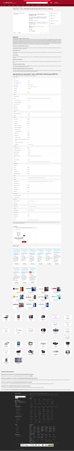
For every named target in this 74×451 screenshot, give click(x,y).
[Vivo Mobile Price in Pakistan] (43, 305)
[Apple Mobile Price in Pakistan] (18, 289)
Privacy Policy (18, 412)
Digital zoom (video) (18, 137)
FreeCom (48, 411)
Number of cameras (17, 129)
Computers (18, 5)
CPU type (15, 161)
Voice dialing (16, 187)
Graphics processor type (18, 150)
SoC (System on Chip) (17, 155)
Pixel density (16, 107)
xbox (43, 422)
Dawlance (31, 411)
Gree (43, 413)
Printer (23, 5)
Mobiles (13, 5)
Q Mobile (40, 403)
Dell (51, 399)
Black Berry (44, 399)
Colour (15, 177)
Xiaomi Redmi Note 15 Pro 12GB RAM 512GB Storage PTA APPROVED (16, 254)
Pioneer (35, 403)
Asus (39, 399)
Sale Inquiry (17, 417)
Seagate (44, 418)
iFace (52, 413)
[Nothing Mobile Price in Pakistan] (43, 297)
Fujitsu (31, 413)
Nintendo (44, 416)
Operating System (16, 210)
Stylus (52, 418)
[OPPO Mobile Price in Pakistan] (55, 297)
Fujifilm (52, 411)
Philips (31, 403)
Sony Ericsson (52, 403)
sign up (17, 398)
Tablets (9, 5)
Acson (35, 407)
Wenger (35, 422)
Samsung (44, 403)
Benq (47, 407)
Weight (15, 202)
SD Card (15, 115)
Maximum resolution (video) (19, 142)
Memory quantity (16, 80)
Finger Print (15, 92)
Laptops (4, 5)
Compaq (48, 399)
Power (48, 5)
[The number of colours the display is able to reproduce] (20, 100)
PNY (35, 418)
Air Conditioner (38, 5)
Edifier (43, 411)
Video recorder (16, 135)
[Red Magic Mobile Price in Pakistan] (30, 297)
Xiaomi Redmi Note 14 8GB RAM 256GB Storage (57, 252)
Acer (31, 399)
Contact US (17, 449)
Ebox (35, 411)
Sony (47, 403)
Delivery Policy (18, 407)
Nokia (47, 401)
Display (15, 98)
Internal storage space (17, 82)
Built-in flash (16, 123)
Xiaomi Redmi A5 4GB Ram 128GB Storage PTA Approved (24, 254)
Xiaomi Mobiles (20, 7)
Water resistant (16, 189)
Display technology (16, 96)
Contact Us (17, 420)
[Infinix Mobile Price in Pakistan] (18, 305)
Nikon (39, 416)
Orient (52, 416)
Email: (16, 396)
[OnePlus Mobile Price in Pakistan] (55, 289)
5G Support (15, 90)
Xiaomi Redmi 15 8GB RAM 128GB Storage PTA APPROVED (41, 254)
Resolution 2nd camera (18, 131)
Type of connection (17, 197)
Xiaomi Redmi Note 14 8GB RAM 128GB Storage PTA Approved (16, 272)
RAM (14, 157)
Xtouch (48, 422)
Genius (35, 413)
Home (13, 7)
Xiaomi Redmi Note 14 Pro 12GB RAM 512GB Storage (32, 272)
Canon (52, 407)
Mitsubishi (31, 416)
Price (14, 219)
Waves (31, 422)
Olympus (48, 416)
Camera (33, 5)
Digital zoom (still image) (18, 125)
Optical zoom (16, 133)
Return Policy (18, 410)
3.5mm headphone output (17, 195)
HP (30, 401)
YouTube (17, 427)
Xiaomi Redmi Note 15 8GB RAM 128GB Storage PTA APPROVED (32, 254)
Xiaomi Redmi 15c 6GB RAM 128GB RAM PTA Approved (49, 254)
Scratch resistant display (17, 102)
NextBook (36, 416)
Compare (24, 241)
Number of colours (17, 100)
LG (43, 401)
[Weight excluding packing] (16, 202)
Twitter (17, 430)
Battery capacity (16, 86)
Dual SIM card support (17, 185)
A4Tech (31, 407)
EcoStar (40, 411)
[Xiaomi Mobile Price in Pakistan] (18, 297)
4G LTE (15, 167)
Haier (47, 413)
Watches (44, 5)
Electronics (28, 5)
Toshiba (31, 405)
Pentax (31, 418)
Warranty (14, 217)
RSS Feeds (17, 432)
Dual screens (16, 109)
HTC (35, 401)
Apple (35, 399)
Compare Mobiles (18, 419)
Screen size (15, 88)
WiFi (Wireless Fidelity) (17, 173)
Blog (16, 422)
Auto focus (16, 121)
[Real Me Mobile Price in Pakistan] (30, 305)
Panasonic (52, 401)
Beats (39, 407)
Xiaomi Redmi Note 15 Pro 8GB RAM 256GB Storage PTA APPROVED (24, 272)
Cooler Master (44, 409)
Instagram (17, 429)
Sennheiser (48, 418)
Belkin (43, 407)
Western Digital (40, 422)
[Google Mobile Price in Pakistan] (43, 289)
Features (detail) (16, 181)
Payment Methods (18, 409)
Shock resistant (16, 183)
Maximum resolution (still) (18, 127)
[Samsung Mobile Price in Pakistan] (30, 289)
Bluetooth (15, 169)
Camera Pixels (16, 84)
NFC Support (16, 171)
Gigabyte (40, 413)
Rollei (39, 418)
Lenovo (39, 401)
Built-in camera (16, 119)
